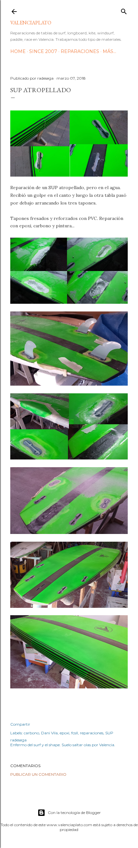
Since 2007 (43, 51)
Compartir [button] (20, 724)
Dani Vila (49, 732)
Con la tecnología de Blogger (74, 812)
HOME (18, 51)
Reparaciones (80, 51)
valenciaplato (30, 22)
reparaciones (91, 732)
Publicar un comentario (38, 774)
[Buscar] (124, 10)
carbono (31, 732)
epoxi (64, 732)
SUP (109, 732)
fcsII (74, 732)
